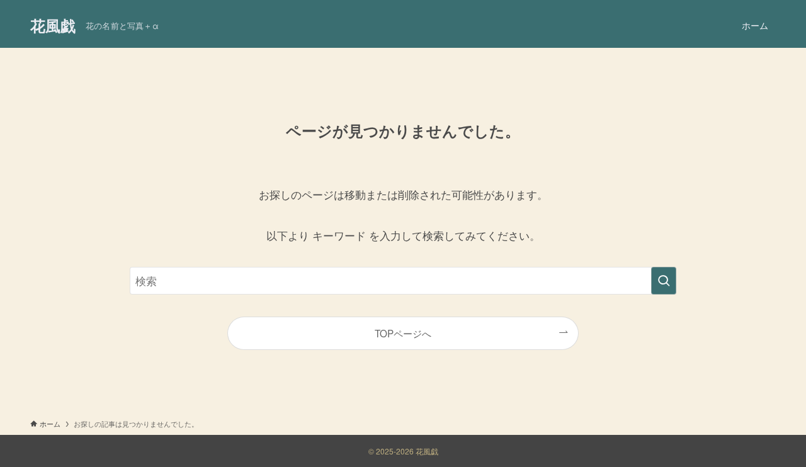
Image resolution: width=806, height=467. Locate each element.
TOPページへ (403, 333)
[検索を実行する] (663, 281)
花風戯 (53, 25)
